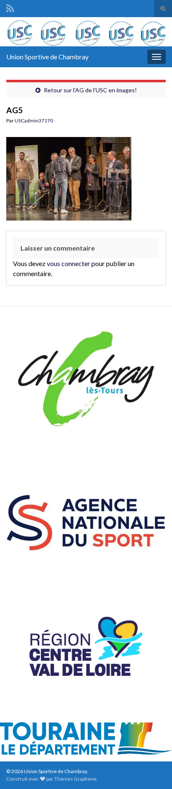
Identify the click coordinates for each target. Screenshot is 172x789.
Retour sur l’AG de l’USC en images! (90, 90)
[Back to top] (153, 770)
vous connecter (68, 263)
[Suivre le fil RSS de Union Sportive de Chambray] (10, 7)
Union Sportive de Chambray (47, 57)
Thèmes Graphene (75, 779)
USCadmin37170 (34, 120)
